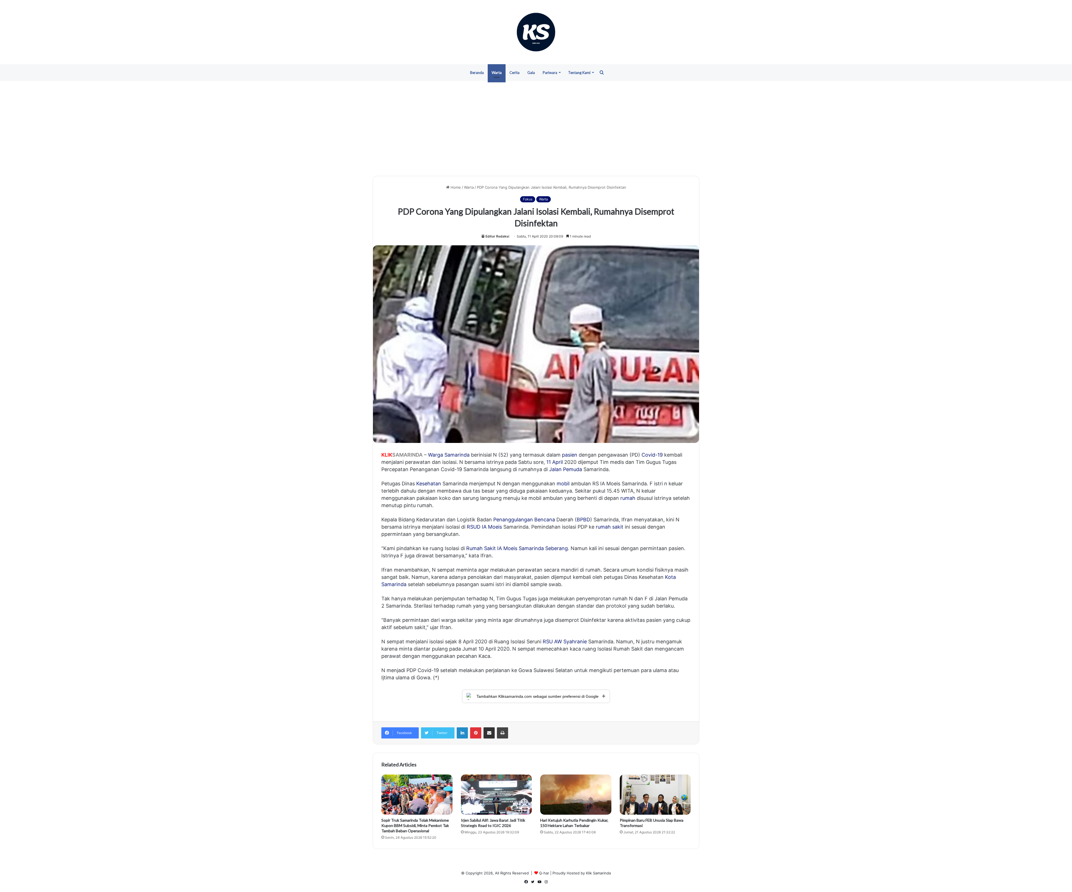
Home (455, 187)
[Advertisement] (536, 128)
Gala (531, 72)
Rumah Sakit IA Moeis (491, 548)
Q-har (544, 873)
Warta (497, 72)
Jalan (555, 469)
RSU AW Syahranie (565, 641)
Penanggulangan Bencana (524, 519)
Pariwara (550, 72)
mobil (563, 483)
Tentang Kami (579, 72)
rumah (627, 498)
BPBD (583, 519)
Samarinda (457, 455)
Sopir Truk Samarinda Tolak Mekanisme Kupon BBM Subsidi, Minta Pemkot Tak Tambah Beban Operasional (415, 825)
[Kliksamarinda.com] (536, 32)
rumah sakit (609, 527)
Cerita (514, 72)
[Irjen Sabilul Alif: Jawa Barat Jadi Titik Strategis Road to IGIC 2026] (496, 794)
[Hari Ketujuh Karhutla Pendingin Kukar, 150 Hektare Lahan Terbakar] (575, 794)
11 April (554, 462)
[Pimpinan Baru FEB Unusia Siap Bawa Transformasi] (655, 794)
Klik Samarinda (598, 873)
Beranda (477, 72)
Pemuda (572, 469)
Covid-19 (652, 455)
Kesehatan (428, 483)
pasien (569, 455)
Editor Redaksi (497, 236)
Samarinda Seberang (543, 548)
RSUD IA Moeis (484, 527)
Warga (435, 455)
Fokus (527, 199)
